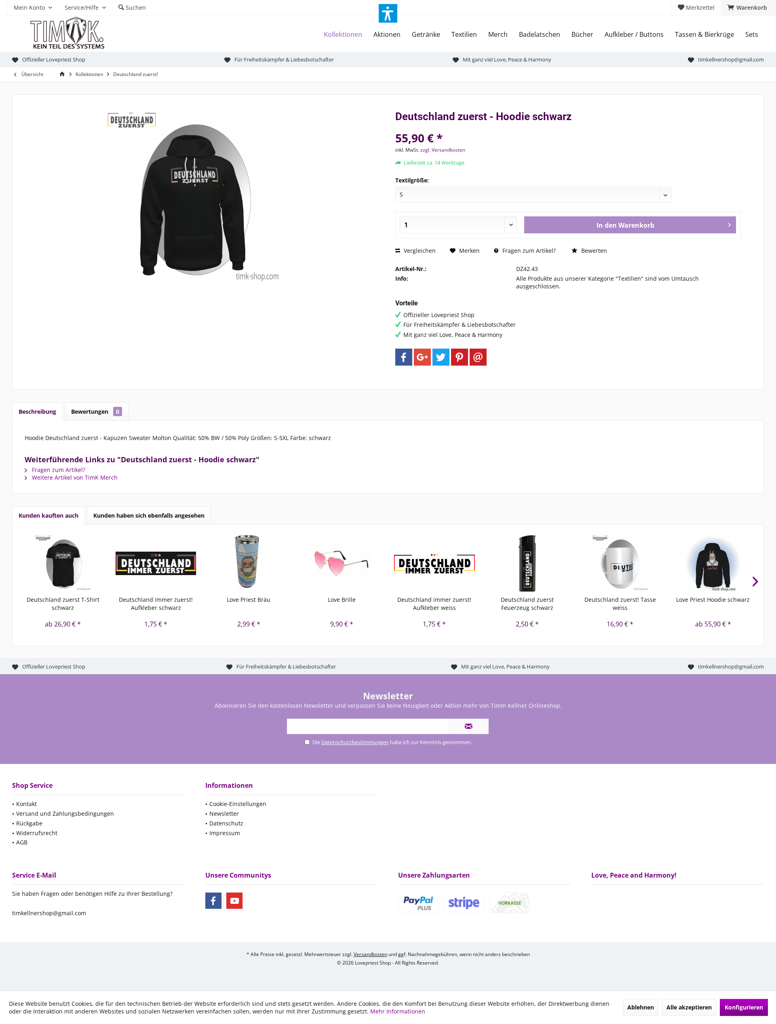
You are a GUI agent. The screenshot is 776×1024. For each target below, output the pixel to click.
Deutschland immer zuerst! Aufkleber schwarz (156, 603)
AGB (21, 842)
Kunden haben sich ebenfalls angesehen (149, 515)
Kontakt (26, 804)
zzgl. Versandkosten (442, 149)
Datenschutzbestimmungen (354, 742)
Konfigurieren (744, 1007)
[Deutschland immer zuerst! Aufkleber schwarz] (156, 563)
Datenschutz (226, 823)
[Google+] (422, 357)
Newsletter (224, 813)
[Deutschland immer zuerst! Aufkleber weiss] (434, 563)
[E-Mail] (478, 357)
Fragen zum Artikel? (528, 250)
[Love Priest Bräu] (249, 563)
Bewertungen (95, 411)
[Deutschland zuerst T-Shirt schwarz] (63, 563)
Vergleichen (419, 250)
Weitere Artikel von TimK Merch (74, 477)
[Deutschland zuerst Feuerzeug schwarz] (527, 563)
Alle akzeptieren (689, 1007)
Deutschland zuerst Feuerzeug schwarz (527, 603)
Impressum (224, 833)
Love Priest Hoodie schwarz (713, 599)
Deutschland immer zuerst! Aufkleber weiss (434, 603)
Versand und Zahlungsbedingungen (65, 813)
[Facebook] (403, 357)
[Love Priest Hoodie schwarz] (713, 563)
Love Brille (342, 599)
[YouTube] (234, 901)
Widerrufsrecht (36, 833)
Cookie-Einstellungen (237, 804)
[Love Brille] (341, 563)
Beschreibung (37, 411)
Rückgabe (29, 823)
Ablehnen (640, 1007)
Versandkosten (370, 954)
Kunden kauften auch (48, 515)
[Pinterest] (459, 357)
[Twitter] (440, 357)
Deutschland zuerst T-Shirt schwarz (63, 603)
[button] (388, 13)
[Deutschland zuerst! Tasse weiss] (620, 563)
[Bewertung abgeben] (567, 127)
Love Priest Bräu (248, 599)
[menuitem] (748, 7)
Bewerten (593, 250)
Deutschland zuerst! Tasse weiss (620, 603)
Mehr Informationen (397, 1011)
